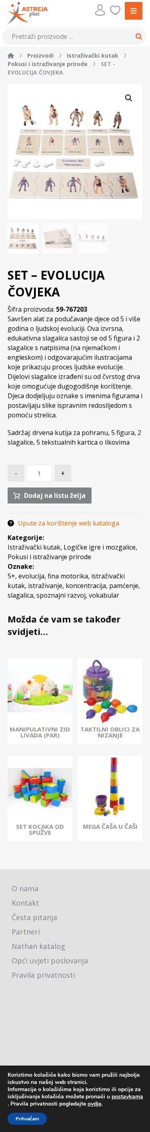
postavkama (127, 1096)
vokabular (104, 595)
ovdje (94, 1104)
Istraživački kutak (34, 547)
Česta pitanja (34, 917)
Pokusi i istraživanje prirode (49, 556)
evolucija (31, 576)
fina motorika (68, 576)
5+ (11, 576)
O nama (25, 888)
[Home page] (11, 55)
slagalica (20, 595)
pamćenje (123, 585)
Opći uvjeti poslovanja (50, 960)
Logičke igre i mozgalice (100, 547)
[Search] (138, 36)
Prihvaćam (27, 1119)
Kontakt (25, 903)
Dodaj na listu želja (55, 495)
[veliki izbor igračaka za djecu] (28, 13)
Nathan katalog (38, 946)
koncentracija (86, 585)
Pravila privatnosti (43, 975)
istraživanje (45, 585)
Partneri (26, 932)
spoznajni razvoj (61, 595)
